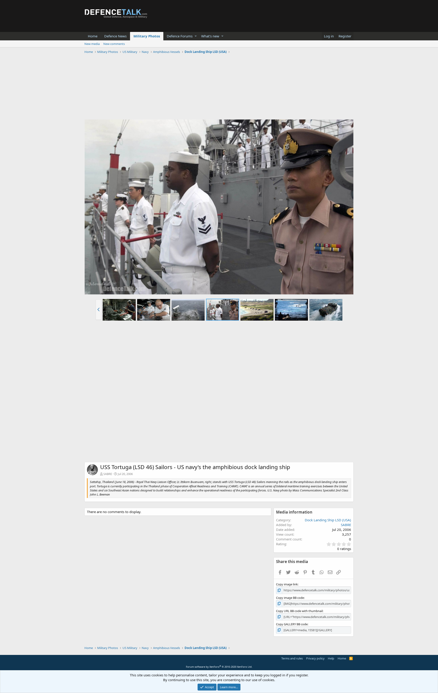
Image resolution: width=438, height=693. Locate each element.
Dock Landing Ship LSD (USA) (328, 520)
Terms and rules (292, 658)
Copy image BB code (290, 598)
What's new (210, 36)
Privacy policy (315, 658)
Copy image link (287, 584)
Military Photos (146, 36)
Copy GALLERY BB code (292, 624)
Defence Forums (180, 36)
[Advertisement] (219, 87)
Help (331, 658)
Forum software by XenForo (219, 666)
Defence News (115, 36)
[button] (195, 36)
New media (92, 44)
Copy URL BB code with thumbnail (299, 611)
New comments (114, 44)
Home (92, 36)
